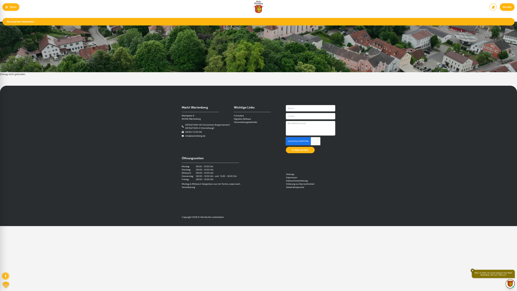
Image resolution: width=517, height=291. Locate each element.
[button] (10, 7)
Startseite (28, 21)
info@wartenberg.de (195, 136)
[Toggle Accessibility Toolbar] (5, 276)
